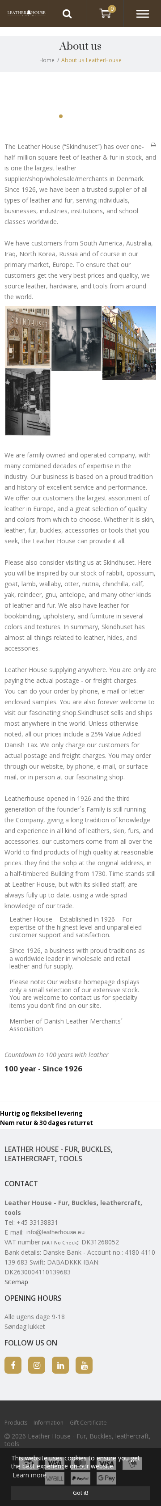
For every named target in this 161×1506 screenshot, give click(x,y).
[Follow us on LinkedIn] (60, 1365)
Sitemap (16, 1282)
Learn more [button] (30, 1475)
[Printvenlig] (153, 144)
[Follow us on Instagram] (36, 1365)
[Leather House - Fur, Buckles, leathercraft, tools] (24, 13)
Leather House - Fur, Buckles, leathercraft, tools (58, 1153)
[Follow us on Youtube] (84, 1365)
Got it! (80, 1493)
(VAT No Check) (60, 1242)
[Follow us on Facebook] (12, 1365)
